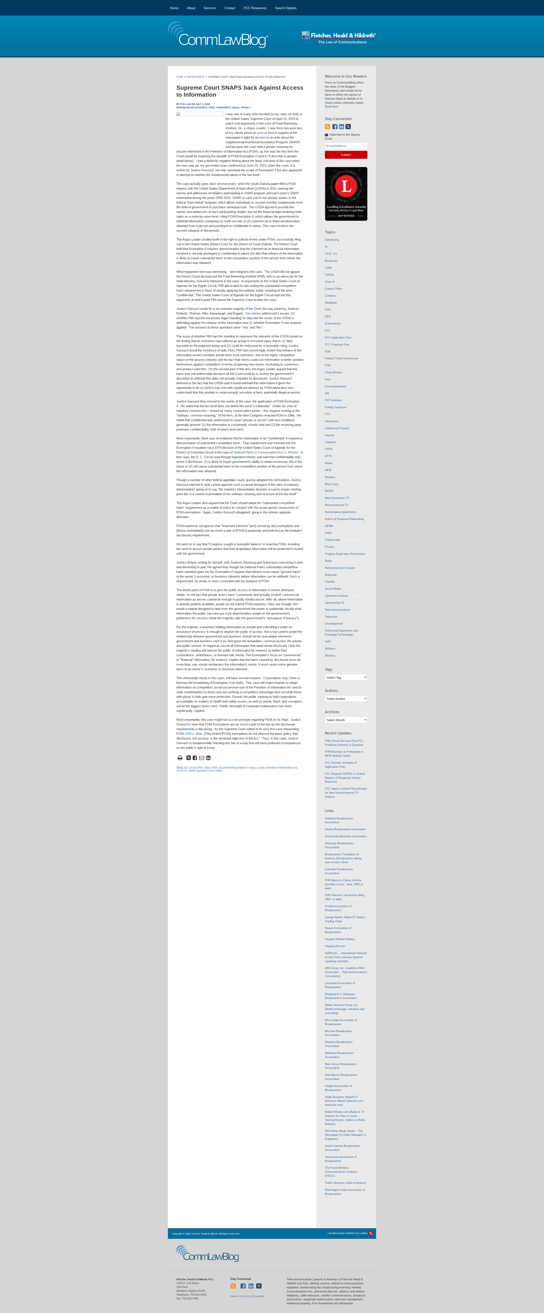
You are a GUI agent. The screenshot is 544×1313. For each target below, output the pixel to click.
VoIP (328, 641)
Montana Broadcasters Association (339, 1044)
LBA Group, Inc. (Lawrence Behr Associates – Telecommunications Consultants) (346, 972)
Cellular (329, 274)
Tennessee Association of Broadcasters (341, 1159)
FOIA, (215, 767)
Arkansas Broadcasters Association (339, 845)
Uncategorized (334, 623)
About (191, 8)
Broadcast (331, 260)
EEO (328, 316)
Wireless (330, 655)
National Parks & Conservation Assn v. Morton (266, 452)
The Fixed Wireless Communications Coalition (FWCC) (341, 1171)
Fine (327, 379)
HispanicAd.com (335, 946)
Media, (236, 107)
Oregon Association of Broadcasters (338, 1088)
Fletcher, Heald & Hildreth (339, 37)
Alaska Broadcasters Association (345, 829)
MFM (328, 470)
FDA (327, 351)
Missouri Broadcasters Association (339, 1033)
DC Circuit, (190, 767)
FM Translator (333, 400)
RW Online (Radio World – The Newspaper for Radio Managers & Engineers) (345, 1135)
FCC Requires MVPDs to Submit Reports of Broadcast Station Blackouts (345, 777)
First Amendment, (220, 107)
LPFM (328, 449)
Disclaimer (257, 1296)
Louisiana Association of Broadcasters (340, 985)
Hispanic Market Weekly (340, 939)
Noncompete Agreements (340, 512)
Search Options (286, 8)
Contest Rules (333, 288)
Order (328, 532)
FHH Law (185, 104)
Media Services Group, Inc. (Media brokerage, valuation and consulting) (344, 1009)
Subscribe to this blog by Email (342, 136)
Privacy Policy (239, 1296)
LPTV (328, 456)
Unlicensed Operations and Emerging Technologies (341, 632)
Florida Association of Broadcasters (338, 908)
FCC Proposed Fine (337, 344)
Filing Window (333, 372)
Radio (328, 560)
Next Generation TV (337, 498)
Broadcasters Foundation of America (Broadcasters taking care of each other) (343, 858)
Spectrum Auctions (336, 595)
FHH (327, 365)
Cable (328, 267)
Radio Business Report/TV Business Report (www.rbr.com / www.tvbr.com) (344, 1101)
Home (174, 8)
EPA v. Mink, (204, 767)
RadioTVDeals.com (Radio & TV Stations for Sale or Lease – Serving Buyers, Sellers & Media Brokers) (345, 1118)
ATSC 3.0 (331, 253)
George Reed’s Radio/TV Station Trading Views (345, 919)
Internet (329, 435)
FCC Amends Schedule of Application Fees (341, 764)
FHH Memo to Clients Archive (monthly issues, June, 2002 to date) (344, 884)
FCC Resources (255, 8)
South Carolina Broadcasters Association (342, 1148)
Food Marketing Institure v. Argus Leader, (242, 767)
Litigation (330, 442)
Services (210, 8)
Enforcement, (199, 107)
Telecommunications (337, 609)
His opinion (253, 313)
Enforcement (196, 77)
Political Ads (332, 539)
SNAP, (192, 770)
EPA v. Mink (194, 733)
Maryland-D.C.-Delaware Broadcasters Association (340, 996)
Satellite (330, 581)
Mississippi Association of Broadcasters (341, 1022)
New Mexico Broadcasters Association (341, 1077)
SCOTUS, (182, 770)
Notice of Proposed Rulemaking (344, 519)
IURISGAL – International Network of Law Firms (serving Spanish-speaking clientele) (346, 957)
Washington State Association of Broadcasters (345, 1191)
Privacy (246, 107)
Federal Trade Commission (341, 358)
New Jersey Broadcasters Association (341, 1066)
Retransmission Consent (340, 567)
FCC (327, 330)
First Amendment (335, 386)
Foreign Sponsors (336, 407)
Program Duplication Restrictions (345, 553)
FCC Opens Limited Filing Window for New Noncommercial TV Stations (346, 792)
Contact (229, 8)
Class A (329, 281)
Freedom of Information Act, (282, 767)
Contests (330, 295)
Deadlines (331, 302)
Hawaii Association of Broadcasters (338, 930)
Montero (330, 477)
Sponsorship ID (334, 602)
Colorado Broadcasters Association (339, 871)
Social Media (333, 588)
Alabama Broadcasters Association (339, 820)
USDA (218, 770)
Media (328, 463)
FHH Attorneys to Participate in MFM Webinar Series (344, 753)
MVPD (329, 491)
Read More (331, 106)
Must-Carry (332, 484)
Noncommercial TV (336, 505)
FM (327, 393)
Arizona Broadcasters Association (346, 836)
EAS (328, 309)
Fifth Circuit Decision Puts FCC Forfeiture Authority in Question (344, 742)
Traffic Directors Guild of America (345, 1182)
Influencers (332, 421)
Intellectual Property (337, 428)
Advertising (332, 239)
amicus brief (265, 133)
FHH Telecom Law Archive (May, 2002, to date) (345, 897)
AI (326, 246)
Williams (330, 648)
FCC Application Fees (338, 337)
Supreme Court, (205, 770)
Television (331, 616)
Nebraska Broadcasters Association (339, 1055)
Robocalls (331, 574)
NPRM (329, 526)
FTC (327, 414)
